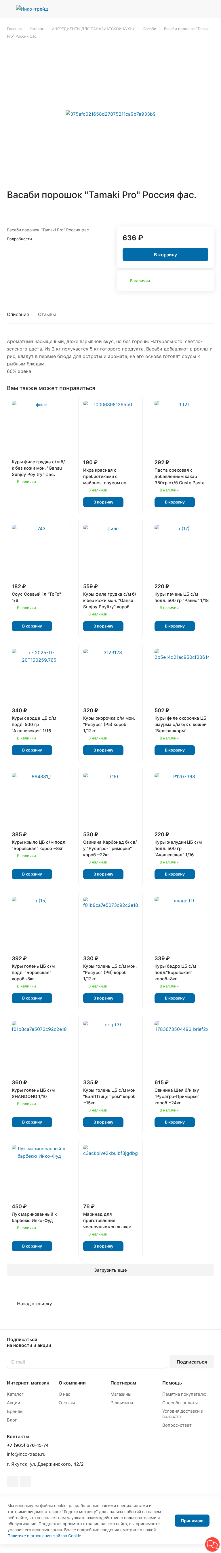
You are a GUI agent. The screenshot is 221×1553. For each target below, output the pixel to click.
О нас (64, 1394)
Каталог (15, 1394)
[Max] (25, 1481)
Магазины (120, 1394)
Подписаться (192, 1362)
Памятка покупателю (184, 1394)
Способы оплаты (180, 1402)
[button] (212, 1544)
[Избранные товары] (195, 9)
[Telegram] (12, 1481)
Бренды (15, 1411)
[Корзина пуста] (210, 9)
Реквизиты (121, 1402)
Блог (12, 1420)
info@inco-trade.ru (26, 1454)
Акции (13, 1402)
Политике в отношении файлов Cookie (44, 1535)
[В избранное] (196, 212)
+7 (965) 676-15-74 (28, 1445)
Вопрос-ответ (177, 1425)
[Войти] (181, 9)
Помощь (172, 1383)
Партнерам (123, 1383)
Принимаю (192, 1520)
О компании (72, 1383)
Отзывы (47, 314)
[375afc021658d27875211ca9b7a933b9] (110, 114)
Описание (18, 314)
